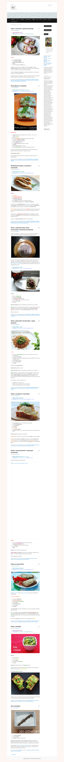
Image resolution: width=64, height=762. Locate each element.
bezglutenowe (36, 159)
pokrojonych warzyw (26, 745)
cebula (15, 160)
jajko (22, 160)
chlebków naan (19, 745)
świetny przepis (23, 592)
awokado (27, 159)
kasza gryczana (23, 388)
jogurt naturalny (25, 160)
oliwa (36, 222)
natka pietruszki (23, 315)
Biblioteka (44, 19)
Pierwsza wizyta (48, 26)
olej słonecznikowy (28, 315)
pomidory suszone (33, 315)
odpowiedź (35, 621)
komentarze (13, 316)
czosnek (20, 160)
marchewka (27, 222)
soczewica (25, 445)
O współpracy (22, 19)
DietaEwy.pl (45, 56)
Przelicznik (49, 19)
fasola (15, 559)
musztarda (32, 160)
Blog (37, 19)
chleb (15, 80)
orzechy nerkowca (31, 80)
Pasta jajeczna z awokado (18, 86)
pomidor (35, 160)
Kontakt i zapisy (47, 30)
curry (18, 222)
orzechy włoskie (36, 80)
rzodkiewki (14, 81)
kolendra (25, 701)
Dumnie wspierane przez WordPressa (35, 758)
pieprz (12, 81)
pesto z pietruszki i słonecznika (16, 263)
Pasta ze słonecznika (17, 564)
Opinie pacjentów (28, 19)
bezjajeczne (33, 79)
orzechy (27, 80)
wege (20, 81)
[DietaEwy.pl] (25, 6)
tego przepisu (27, 204)
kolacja (20, 80)
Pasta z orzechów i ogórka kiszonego (22, 28)
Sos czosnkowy (15, 706)
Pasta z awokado (16, 626)
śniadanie (17, 81)
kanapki (17, 80)
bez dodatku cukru (28, 79)
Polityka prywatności (14, 21)
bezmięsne (36, 79)
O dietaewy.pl (13, 19)
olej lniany (31, 388)
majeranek (24, 222)
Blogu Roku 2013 (15, 592)
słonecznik (38, 315)
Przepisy (33, 19)
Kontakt (40, 19)
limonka (29, 160)
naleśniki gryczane (32, 222)
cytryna (17, 160)
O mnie (18, 19)
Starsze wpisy (13, 754)
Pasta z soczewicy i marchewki (20, 394)
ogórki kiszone (23, 80)
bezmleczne (12, 80)
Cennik (46, 34)
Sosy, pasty (20, 79)
